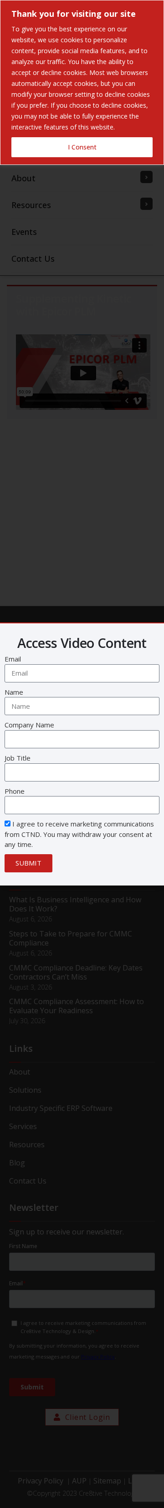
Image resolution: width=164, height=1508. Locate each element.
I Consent (82, 147)
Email (13, 658)
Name (14, 692)
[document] (82, 754)
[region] (82, 82)
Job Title (18, 757)
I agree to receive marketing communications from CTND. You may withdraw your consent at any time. (79, 834)
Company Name (29, 724)
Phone (15, 791)
